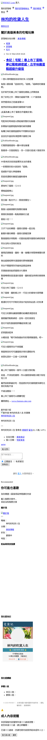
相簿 (8, 44)
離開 (14, 735)
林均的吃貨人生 (15, 19)
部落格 (9, 47)
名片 (8, 50)
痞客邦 (25, 430)
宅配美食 (21, 440)
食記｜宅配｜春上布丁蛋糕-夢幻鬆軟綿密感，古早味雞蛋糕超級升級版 (25, 64)
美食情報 (22, 39)
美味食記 (21, 437)
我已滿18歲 (6, 735)
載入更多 (5, 449)
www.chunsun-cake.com (21, 401)
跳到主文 (5, 26)
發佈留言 (5, 464)
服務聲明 (27, 705)
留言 (31, 430)
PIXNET (12, 703)
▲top (3, 444)
